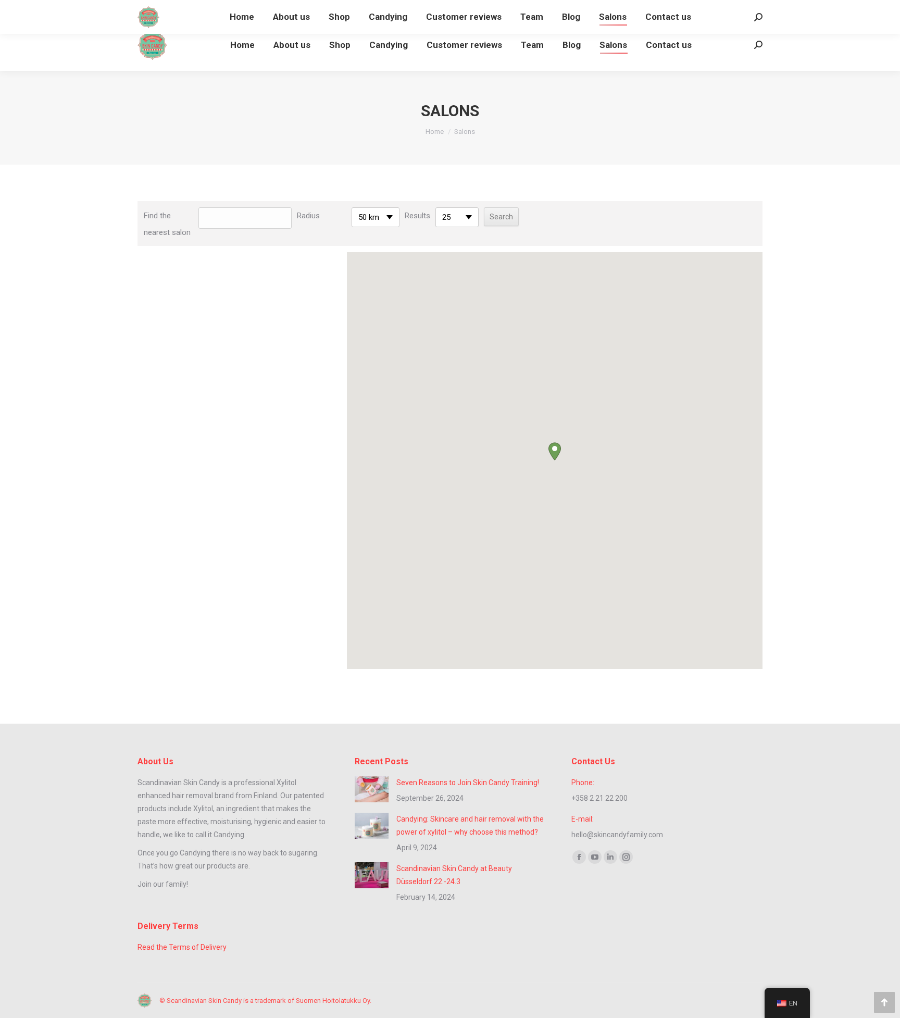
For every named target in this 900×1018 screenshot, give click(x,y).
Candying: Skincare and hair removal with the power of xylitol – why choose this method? (470, 825)
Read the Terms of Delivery (182, 947)
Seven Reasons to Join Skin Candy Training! (467, 782)
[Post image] (372, 789)
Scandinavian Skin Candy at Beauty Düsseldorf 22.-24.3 (454, 875)
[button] (554, 451)
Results (417, 215)
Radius (308, 215)
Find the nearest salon (167, 224)
